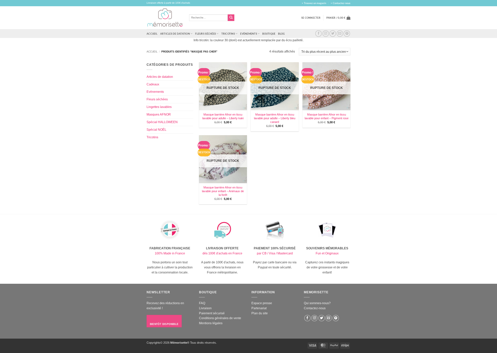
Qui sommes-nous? (317, 303)
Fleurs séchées (205, 33)
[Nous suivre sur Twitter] (332, 33)
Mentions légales (210, 323)
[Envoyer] (231, 17)
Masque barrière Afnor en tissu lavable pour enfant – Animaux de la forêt (223, 191)
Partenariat (259, 308)
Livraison (205, 308)
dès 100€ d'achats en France (222, 253)
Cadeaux (153, 84)
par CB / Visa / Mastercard (275, 253)
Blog (281, 33)
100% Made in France (170, 253)
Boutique (268, 33)
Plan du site (259, 313)
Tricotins (228, 33)
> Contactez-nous (340, 3)
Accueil (152, 33)
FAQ (202, 303)
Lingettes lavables (159, 107)
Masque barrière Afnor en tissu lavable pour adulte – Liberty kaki (223, 116)
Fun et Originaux (327, 253)
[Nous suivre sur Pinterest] (347, 33)
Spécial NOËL (156, 129)
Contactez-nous (315, 308)
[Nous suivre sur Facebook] (318, 33)
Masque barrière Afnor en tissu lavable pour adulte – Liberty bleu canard (274, 118)
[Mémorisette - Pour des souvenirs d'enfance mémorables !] (165, 18)
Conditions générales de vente (220, 318)
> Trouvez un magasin (314, 3)
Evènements (248, 33)
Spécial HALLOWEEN (162, 122)
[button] (338, 17)
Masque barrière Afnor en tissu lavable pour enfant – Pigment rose (326, 116)
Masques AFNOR (159, 114)
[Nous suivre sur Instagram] (325, 33)
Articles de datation (175, 33)
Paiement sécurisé (212, 313)
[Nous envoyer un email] (340, 33)
